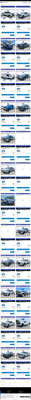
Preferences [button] (4, 398)
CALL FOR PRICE (18, 153)
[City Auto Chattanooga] (4, 2)
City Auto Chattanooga (4, 38)
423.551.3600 (13, 38)
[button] (14, 14)
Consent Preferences (0, 393)
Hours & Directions (24, 2)
